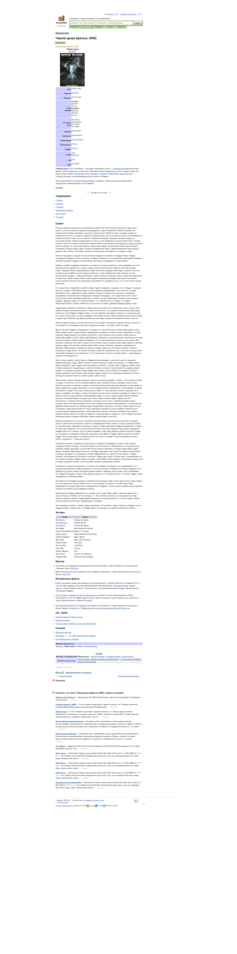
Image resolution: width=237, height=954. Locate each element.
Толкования (86, 27)
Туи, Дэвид (60, 746)
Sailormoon (60, 773)
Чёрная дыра (61, 712)
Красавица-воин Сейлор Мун (68, 782)
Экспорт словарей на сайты (64, 805)
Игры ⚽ (121, 27)
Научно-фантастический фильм (69, 721)
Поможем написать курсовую (78, 673)
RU (139, 14)
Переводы (98, 27)
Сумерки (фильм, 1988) (66, 704)
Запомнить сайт (112, 14)
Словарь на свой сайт (128, 14)
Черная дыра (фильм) (65, 697)
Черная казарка (65, 676)
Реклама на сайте (98, 800)
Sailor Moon (61, 763)
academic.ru (61, 26)
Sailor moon (61, 753)
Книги (110, 27)
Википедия (75, 27)
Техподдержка (87, 800)
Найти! (137, 23)
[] (77, 605)
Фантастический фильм (66, 734)
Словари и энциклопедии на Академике (89, 18)
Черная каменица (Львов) (128, 676)
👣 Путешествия (62, 802)
